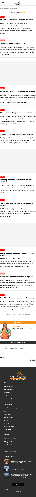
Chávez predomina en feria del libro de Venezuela (15, 181)
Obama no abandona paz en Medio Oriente (17, 20)
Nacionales (7, 414)
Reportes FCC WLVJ (10, 451)
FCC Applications (9, 442)
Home (1, 8)
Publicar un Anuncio (10, 439)
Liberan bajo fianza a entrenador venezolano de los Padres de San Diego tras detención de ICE (21, 461)
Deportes (6, 423)
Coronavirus (7, 429)
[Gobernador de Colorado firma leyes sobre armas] (18, 235)
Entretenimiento (9, 426)
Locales (6, 8)
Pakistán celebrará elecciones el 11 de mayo (17, 298)
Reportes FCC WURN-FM (11, 448)
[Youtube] (19, 484)
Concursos (7, 393)
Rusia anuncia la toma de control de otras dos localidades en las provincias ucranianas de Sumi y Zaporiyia (21, 476)
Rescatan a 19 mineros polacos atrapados (16, 276)
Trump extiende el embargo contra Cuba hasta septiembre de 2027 (21, 468)
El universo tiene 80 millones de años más (16, 134)
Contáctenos (8, 396)
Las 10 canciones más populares (13, 43)
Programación (8, 389)
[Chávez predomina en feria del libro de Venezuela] (18, 161)
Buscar (2, 357)
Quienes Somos (8, 386)
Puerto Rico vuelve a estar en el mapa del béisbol (16, 204)
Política (6, 420)
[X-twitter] (16, 484)
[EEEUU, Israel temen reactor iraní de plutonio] (18, 73)
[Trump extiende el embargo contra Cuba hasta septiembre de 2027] (6, 468)
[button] (31, 2)
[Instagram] (22, 484)
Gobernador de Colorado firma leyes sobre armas (17, 254)
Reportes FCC (8, 445)
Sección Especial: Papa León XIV (13, 408)
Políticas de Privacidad (11, 399)
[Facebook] (13, 484)
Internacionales (8, 417)
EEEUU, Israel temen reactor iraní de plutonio (17, 91)
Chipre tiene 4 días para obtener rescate (16, 113)
